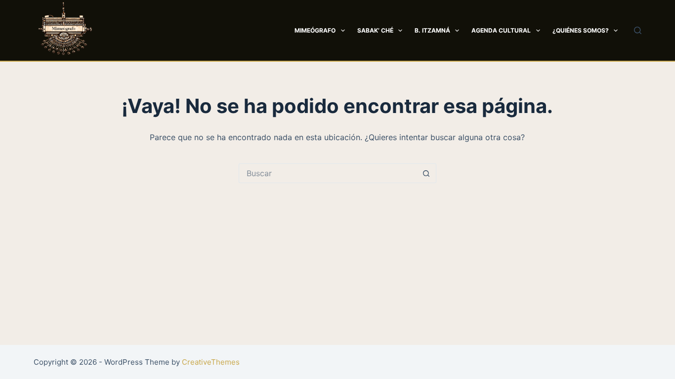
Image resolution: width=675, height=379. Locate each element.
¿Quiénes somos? (580, 30)
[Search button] (426, 173)
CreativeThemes (211, 362)
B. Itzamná (432, 30)
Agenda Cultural (501, 30)
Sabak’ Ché (375, 30)
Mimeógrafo (315, 30)
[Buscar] (637, 30)
